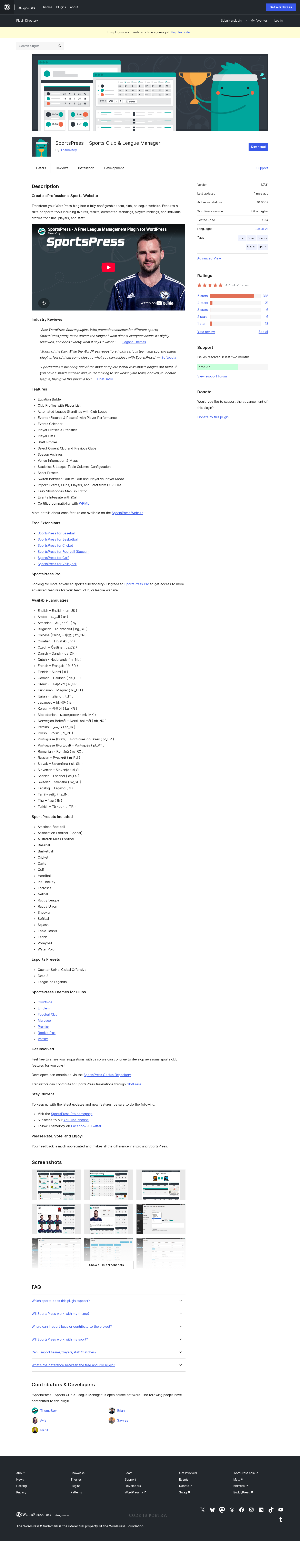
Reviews (62, 168)
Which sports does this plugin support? (61, 1301)
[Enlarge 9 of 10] (180, 1243)
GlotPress (134, 1084)
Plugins (75, 1486)
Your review (206, 332)
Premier (43, 1027)
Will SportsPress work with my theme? (60, 1314)
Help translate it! (182, 32)
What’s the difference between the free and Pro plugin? (73, 1365)
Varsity (43, 1039)
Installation (86, 168)
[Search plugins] (60, 46)
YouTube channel (76, 1120)
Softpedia (168, 357)
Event (251, 238)
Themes (76, 1479)
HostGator (105, 379)
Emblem (44, 1008)
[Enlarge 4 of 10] (75, 1209)
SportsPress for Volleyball (57, 564)
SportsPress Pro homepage (71, 1114)
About (20, 1473)
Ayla (43, 1420)
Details (41, 168)
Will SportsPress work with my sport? (60, 1339)
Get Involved (188, 1473)
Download (258, 146)
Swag (184, 1492)
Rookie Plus (47, 1033)
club (241, 238)
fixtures (262, 238)
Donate (186, 1486)
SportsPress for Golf (53, 558)
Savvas (122, 1420)
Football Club (48, 1014)
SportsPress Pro (136, 584)
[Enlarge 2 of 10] (128, 1175)
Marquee (44, 1020)
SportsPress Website (127, 513)
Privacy (21, 1492)
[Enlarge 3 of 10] (180, 1175)
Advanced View (209, 258)
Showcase (78, 1473)
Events (183, 1479)
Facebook (79, 1126)
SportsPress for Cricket (55, 545)
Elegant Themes (134, 342)
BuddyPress (243, 1492)
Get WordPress (281, 7)
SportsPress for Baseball (56, 533)
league (251, 246)
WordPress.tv (136, 1492)
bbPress (240, 1486)
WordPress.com (245, 1473)
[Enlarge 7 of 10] (75, 1243)
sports (263, 246)
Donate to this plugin (213, 417)
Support (262, 168)
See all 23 (262, 228)
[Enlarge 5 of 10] (128, 1209)
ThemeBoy (68, 150)
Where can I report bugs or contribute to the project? (72, 1326)
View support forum (212, 376)
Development (114, 168)
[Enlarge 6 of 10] (180, 1209)
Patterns (76, 1492)
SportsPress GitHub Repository (107, 1075)
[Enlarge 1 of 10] (75, 1175)
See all (263, 332)
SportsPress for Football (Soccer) (63, 552)
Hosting (21, 1486)
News (20, 1479)
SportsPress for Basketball (58, 539)
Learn (128, 1473)
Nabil (44, 1430)
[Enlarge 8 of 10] (128, 1243)
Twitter (96, 1126)
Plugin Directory (27, 20)
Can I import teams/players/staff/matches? (64, 1352)
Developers (133, 1486)
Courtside (45, 1002)
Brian (121, 1411)
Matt (238, 1479)
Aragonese (62, 1515)
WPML (84, 503)
